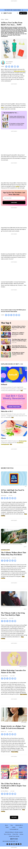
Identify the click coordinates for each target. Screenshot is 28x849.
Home (2, 19)
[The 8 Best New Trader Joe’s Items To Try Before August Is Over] (6, 342)
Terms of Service (7, 834)
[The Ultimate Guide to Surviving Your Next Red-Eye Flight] (14, 599)
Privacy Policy (15, 834)
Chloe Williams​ (5, 791)
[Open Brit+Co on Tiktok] (18, 844)
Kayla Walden (5, 675)
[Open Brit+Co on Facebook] (7, 844)
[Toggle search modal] (17, 13)
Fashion (6, 19)
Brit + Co (4, 731)
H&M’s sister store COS (19, 71)
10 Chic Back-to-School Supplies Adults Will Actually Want (18, 353)
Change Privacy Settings (14, 836)
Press (12, 825)
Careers (13, 827)
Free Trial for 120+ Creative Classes (13, 10)
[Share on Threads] (18, 67)
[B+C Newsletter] (14, 401)
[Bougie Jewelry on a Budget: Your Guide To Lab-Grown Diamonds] (14, 715)
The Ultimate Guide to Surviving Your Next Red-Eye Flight (13, 614)
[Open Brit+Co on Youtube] (14, 844)
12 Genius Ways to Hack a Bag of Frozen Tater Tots (18, 327)
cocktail (17, 186)
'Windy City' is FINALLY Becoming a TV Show (18, 333)
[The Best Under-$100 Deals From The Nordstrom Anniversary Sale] (5, 118)
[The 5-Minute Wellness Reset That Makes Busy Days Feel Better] (14, 536)
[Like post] (19, 315)
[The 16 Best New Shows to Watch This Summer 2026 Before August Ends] (6, 348)
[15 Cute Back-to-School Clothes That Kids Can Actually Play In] (5, 125)
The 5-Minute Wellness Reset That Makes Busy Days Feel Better (13, 553)
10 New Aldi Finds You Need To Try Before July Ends (12, 491)
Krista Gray (4, 618)
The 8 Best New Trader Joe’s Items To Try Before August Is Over (19, 340)
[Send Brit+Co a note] (20, 844)
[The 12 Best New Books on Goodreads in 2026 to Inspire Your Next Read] (14, 772)
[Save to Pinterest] (9, 67)
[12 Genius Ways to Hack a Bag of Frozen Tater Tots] (6, 328)
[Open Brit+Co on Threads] (16, 844)
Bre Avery (4, 495)
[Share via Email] (15, 67)
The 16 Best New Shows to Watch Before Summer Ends (19, 346)
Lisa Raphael (10, 61)
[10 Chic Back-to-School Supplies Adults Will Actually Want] (6, 355)
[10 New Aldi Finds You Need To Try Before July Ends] (14, 479)
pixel (2, 107)
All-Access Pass (23, 441)
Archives (21, 834)
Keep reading (23, 694)
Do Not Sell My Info (14, 829)
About (6, 825)
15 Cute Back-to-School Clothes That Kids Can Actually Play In (16, 124)
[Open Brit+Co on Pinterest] (9, 844)
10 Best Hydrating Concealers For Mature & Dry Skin (13, 671)
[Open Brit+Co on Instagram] (12, 844)
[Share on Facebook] (6, 67)
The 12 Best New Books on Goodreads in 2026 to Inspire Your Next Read (13, 785)
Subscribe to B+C (7, 411)
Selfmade (4, 384)
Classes (3, 438)
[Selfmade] (14, 375)
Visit (21, 390)
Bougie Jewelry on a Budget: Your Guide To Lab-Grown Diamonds (13, 727)
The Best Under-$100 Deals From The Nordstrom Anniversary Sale (17, 117)
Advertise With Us (19, 825)
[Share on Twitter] (12, 67)
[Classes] (14, 428)
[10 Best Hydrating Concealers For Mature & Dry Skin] (14, 659)
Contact (20, 827)
